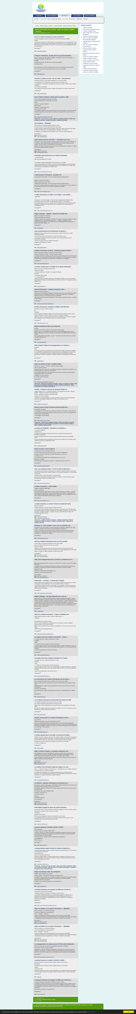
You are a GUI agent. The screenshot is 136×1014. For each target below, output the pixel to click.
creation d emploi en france (65, 519)
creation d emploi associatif (90, 68)
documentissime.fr (41, 286)
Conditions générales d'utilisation (55, 1005)
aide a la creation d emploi (66, 383)
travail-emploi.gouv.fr (42, 445)
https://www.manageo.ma (43, 263)
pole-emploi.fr (40, 748)
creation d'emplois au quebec (47, 118)
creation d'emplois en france (42, 521)
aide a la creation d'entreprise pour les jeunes (90, 45)
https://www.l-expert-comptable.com (45, 633)
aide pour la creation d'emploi (49, 383)
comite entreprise (90, 15)
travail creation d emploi (89, 61)
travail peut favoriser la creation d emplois (91, 54)
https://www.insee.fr (41, 714)
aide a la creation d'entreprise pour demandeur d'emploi (90, 38)
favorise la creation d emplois (48, 865)
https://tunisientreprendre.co (43, 655)
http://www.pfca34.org (42, 804)
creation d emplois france (58, 521)
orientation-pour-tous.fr (42, 152)
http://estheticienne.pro (42, 731)
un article (72, 19)
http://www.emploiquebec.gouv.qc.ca (45, 381)
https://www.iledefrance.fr (43, 577)
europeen (39, 15)
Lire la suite (37, 48)
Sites (48, 19)
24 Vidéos (43, 32)
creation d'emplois (51, 120)
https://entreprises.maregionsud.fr (44, 593)
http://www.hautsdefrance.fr (43, 518)
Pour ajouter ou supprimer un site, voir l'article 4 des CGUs (48, 1006)
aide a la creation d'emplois (61, 118)
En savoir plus (91, 1012)
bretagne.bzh (40, 228)
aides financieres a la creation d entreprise (54, 385)
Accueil (36, 19)
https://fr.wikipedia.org (42, 136)
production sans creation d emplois (89, 50)
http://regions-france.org (42, 538)
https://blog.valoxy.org (42, 845)
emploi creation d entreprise (62, 385)
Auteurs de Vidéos (56, 19)
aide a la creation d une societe (91, 60)
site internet (77, 15)
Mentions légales (42, 1005)
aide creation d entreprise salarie (91, 29)
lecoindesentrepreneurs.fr (43, 780)
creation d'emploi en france (48, 519)
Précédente (44, 999)
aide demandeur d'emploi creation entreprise (91, 42)
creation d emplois (62, 120)
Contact (85, 19)
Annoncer (79, 19)
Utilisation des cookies (70, 1005)
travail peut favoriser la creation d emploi (91, 66)
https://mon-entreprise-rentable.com (45, 303)
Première (39, 999)
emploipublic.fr (40, 360)
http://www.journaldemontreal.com (44, 116)
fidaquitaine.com (41, 74)
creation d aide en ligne (44, 425)
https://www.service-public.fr (43, 465)
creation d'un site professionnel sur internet (46, 423)
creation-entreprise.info (42, 404)
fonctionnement (52, 15)
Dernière (53, 999)
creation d (64, 15)
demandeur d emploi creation (90, 70)
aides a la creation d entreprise (91, 72)
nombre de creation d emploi (90, 63)
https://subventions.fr (42, 93)
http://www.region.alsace (42, 556)
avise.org (39, 976)
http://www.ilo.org (41, 763)
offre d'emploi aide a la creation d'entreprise (91, 33)
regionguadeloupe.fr (41, 342)
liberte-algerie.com (41, 696)
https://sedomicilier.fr (41, 51)
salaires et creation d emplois (90, 56)
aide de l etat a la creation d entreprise (59, 867)
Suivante (49, 999)
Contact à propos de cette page (84, 1005)
